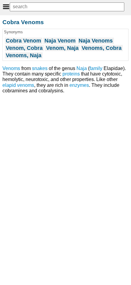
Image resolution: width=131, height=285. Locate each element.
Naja (81, 68)
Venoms (11, 68)
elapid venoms (18, 85)
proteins (71, 73)
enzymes (79, 85)
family (96, 68)
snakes (40, 68)
